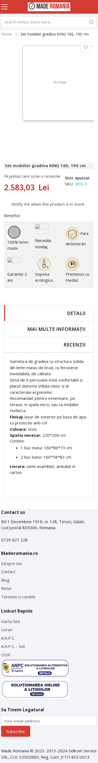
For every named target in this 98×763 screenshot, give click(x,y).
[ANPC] (35, 668)
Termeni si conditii (18, 596)
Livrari (7, 629)
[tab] (49, 313)
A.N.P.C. (8, 638)
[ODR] (35, 688)
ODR (5, 654)
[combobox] (49, 21)
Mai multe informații (56, 329)
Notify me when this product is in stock (47, 204)
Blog (5, 580)
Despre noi (11, 563)
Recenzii (74, 344)
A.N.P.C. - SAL (13, 646)
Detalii (76, 313)
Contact (8, 571)
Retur (6, 588)
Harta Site (10, 621)
